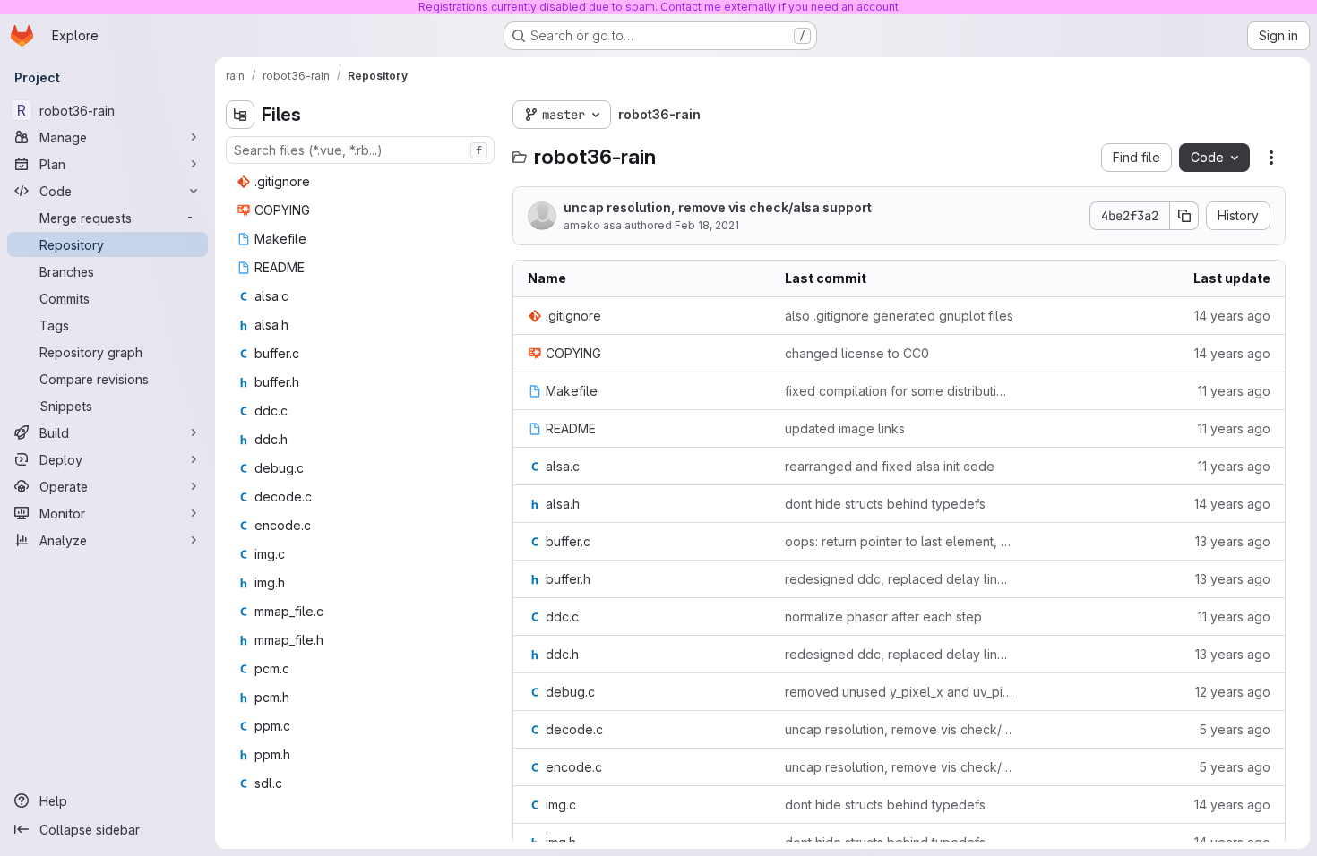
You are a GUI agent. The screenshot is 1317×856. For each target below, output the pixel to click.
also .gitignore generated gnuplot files (899, 315)
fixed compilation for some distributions (899, 390)
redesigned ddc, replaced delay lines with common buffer (899, 578)
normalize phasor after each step (883, 616)
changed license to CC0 (857, 353)
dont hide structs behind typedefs (885, 503)
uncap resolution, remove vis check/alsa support (718, 207)
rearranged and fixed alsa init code (889, 466)
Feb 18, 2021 (707, 225)
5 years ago (1234, 729)
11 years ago (1234, 390)
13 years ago (1232, 541)
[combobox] (360, 150)
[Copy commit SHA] (1184, 215)
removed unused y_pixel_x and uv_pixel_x (899, 691)
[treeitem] (362, 181)
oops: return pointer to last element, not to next (899, 541)
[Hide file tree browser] (240, 114)
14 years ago (1232, 315)
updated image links (845, 428)
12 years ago (1232, 691)
